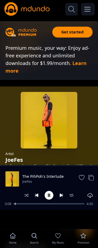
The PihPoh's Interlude (43, 176)
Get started (72, 32)
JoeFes (27, 181)
